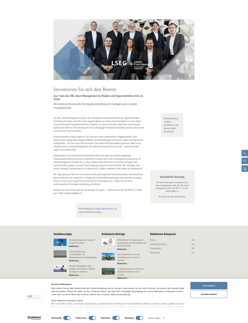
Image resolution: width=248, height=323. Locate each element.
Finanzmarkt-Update (172, 244)
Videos (172, 240)
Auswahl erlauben (209, 294)
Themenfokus (172, 248)
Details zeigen (154, 318)
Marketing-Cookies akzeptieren (98, 208)
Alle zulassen (209, 286)
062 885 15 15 (178, 188)
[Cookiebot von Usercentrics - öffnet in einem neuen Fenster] (34, 318)
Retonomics (172, 252)
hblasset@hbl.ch (172, 191)
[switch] (92, 318)
